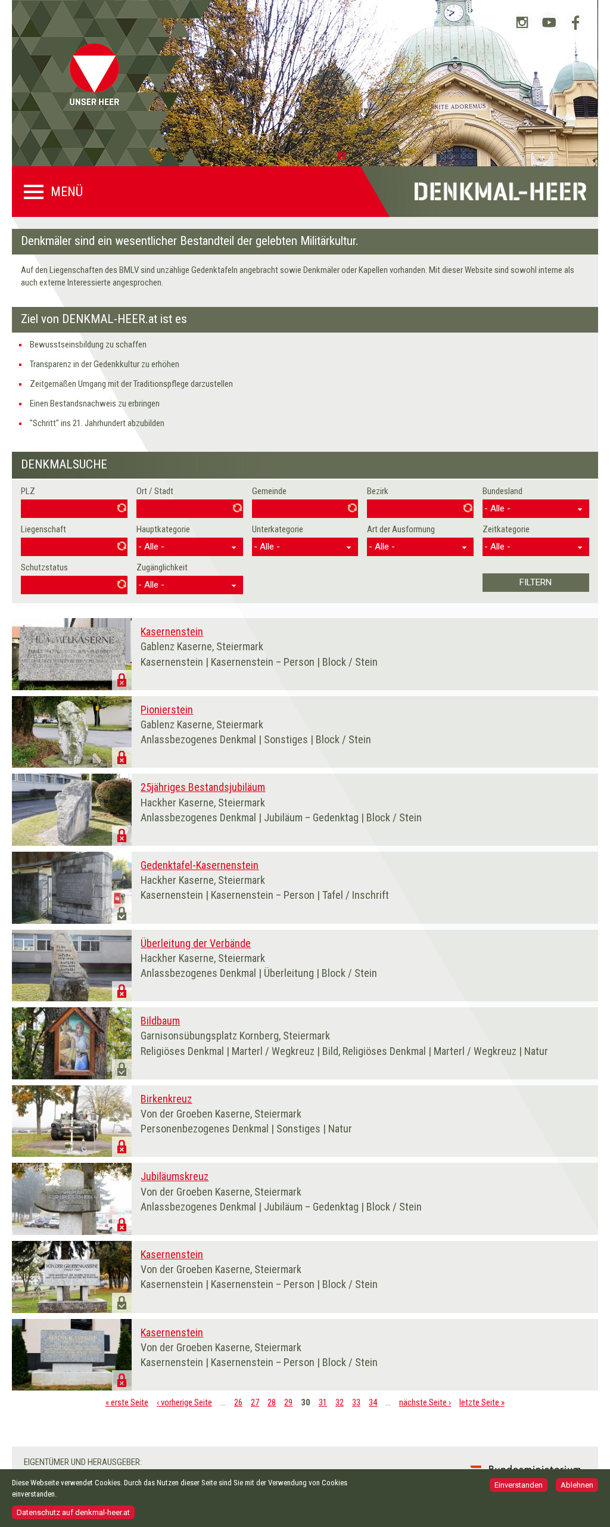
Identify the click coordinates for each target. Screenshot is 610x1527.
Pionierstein (167, 709)
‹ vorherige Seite (184, 1402)
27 (255, 1402)
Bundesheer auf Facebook (575, 22)
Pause (344, 155)
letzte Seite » (482, 1402)
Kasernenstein (172, 631)
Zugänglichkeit (162, 567)
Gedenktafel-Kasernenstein (200, 865)
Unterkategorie (277, 529)
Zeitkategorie (506, 529)
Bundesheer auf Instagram (522, 22)
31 (323, 1402)
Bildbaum (160, 1020)
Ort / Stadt (154, 491)
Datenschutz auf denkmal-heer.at (73, 1512)
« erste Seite (126, 1402)
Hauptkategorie (163, 529)
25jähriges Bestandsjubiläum (203, 787)
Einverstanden (518, 1485)
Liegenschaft (43, 529)
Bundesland (502, 491)
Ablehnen (577, 1485)
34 (373, 1402)
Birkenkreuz (166, 1099)
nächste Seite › (425, 1402)
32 (339, 1402)
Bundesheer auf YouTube (549, 22)
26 (238, 1402)
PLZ (28, 491)
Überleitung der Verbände (196, 943)
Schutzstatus (44, 567)
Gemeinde (269, 491)
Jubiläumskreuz (174, 1176)
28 (271, 1402)
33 (356, 1402)
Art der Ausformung (401, 529)
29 (288, 1402)
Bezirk (377, 491)
